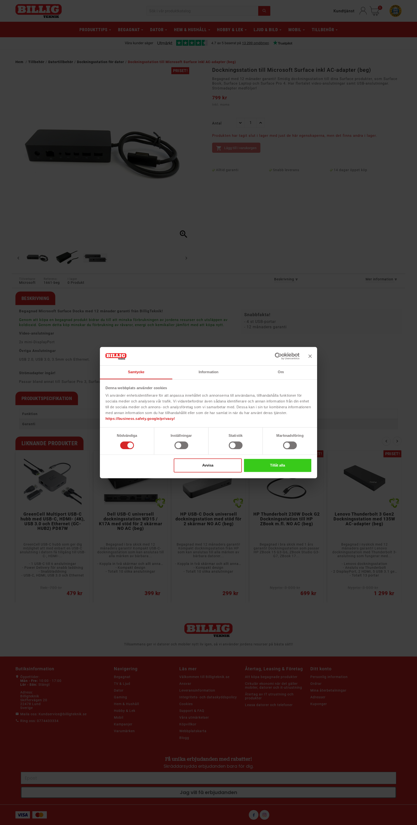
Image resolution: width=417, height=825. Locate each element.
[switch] (181, 445)
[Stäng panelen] (310, 356)
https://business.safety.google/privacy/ (140, 419)
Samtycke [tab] (136, 372)
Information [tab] (208, 372)
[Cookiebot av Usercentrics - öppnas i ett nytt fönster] (278, 356)
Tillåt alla (277, 465)
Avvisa (207, 465)
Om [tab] (281, 372)
